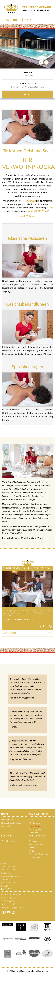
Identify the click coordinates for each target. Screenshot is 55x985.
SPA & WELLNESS (38, 814)
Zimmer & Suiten (8, 866)
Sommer (32, 847)
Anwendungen (35, 826)
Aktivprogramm (35, 829)
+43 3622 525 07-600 (38, 211)
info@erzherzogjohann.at (12, 907)
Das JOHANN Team (9, 819)
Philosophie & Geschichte (11, 823)
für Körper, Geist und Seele (27, 150)
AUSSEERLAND (37, 835)
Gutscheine (6, 826)
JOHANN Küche (8, 841)
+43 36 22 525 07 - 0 (10, 904)
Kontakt (4, 886)
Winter (32, 851)
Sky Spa (32, 819)
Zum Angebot (9, 632)
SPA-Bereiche (34, 823)
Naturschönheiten (36, 844)
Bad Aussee (33, 841)
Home (5, 814)
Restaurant (9, 835)
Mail (51, 207)
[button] (40, 62)
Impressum (43, 971)
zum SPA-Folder (28, 216)
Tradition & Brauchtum (38, 854)
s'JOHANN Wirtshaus (10, 876)
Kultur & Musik (35, 857)
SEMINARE (6, 879)
